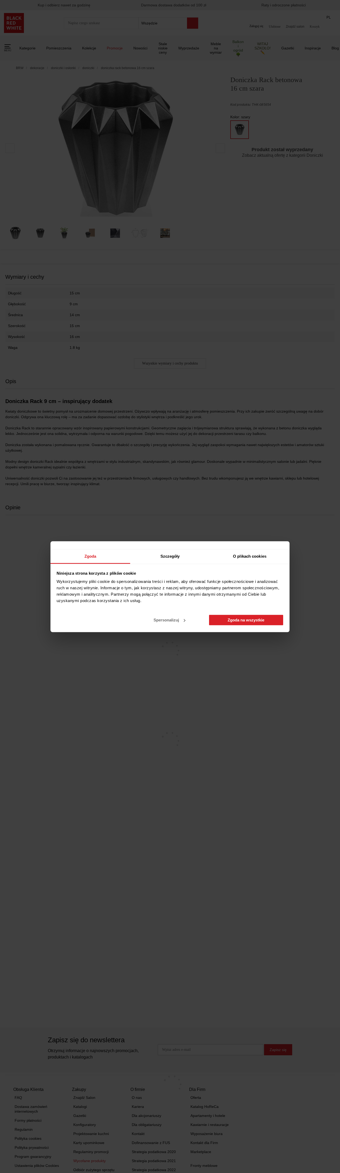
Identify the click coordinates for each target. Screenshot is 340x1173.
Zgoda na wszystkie (246, 620)
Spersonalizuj (166, 620)
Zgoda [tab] (90, 556)
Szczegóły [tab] (170, 556)
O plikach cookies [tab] (249, 556)
